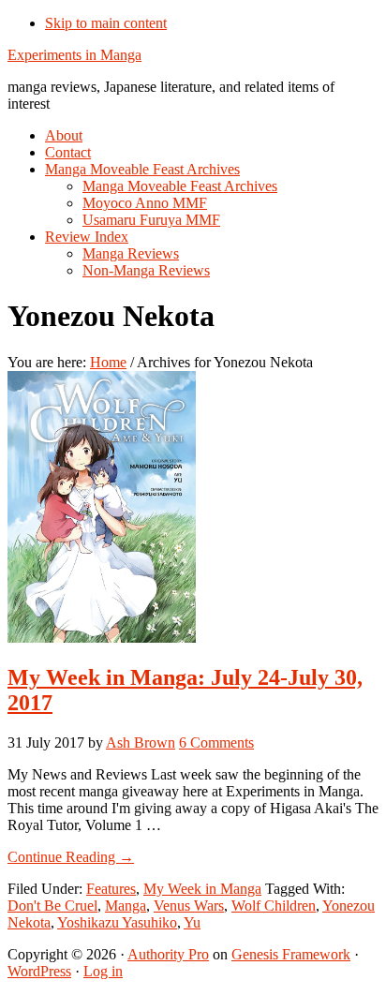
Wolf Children (273, 905)
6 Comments (216, 742)
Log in (103, 971)
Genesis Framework (290, 954)
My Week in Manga (202, 889)
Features (111, 889)
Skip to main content (106, 23)
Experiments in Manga (74, 55)
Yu (192, 922)
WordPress (39, 971)
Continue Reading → (70, 857)
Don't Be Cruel (52, 905)
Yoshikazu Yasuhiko (117, 922)
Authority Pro (168, 954)
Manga (125, 905)
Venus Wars (189, 905)
